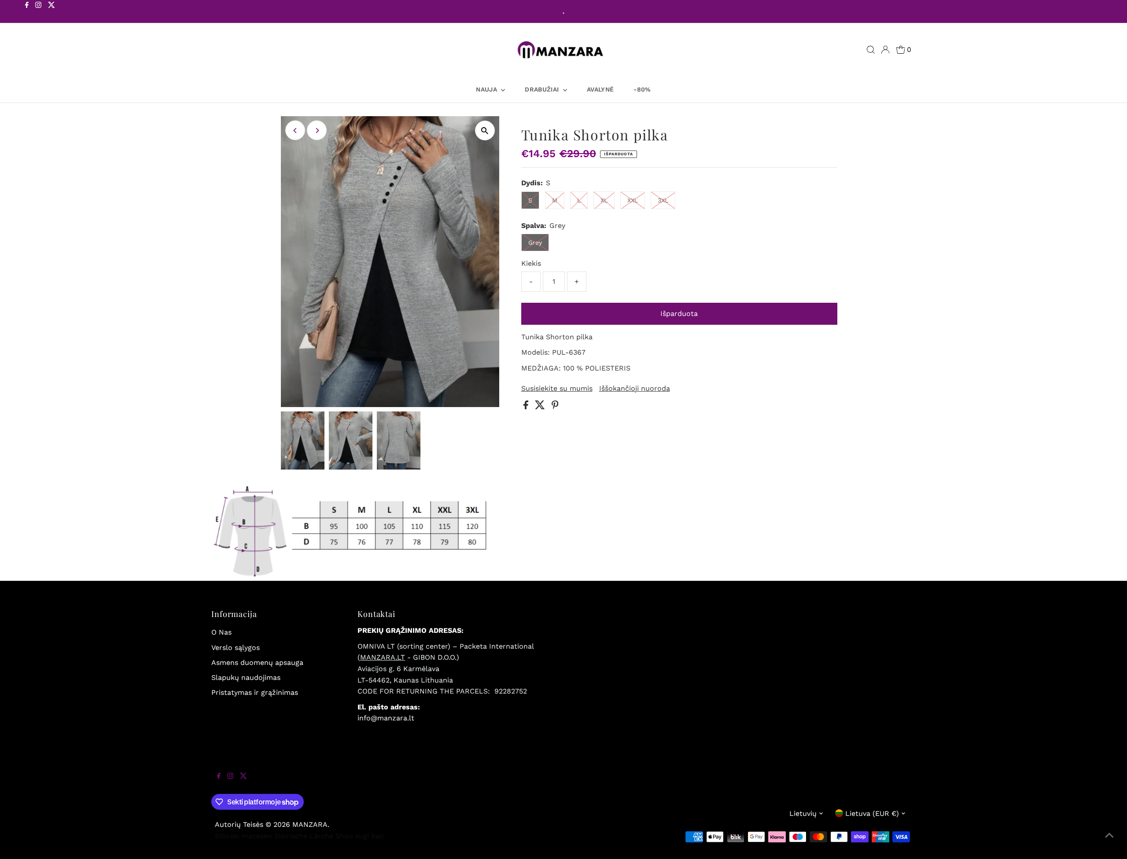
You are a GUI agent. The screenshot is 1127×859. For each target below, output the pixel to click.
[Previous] (295, 130)
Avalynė (600, 89)
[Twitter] (51, 12)
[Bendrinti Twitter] (541, 407)
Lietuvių (803, 813)
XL (604, 200)
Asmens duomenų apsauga (257, 662)
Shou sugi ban (359, 836)
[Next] (317, 130)
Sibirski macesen (243, 836)
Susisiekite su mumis (557, 388)
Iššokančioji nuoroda (634, 388)
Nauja (487, 89)
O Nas (221, 632)
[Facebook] (27, 12)
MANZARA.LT (382, 657)
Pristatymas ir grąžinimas (254, 692)
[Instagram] (38, 12)
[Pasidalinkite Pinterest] (555, 407)
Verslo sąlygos (235, 647)
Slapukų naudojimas (245, 677)
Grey (535, 242)
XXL (632, 200)
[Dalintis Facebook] (526, 407)
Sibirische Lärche (303, 836)
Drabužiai (543, 89)
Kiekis (531, 263)
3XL (663, 200)
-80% (642, 89)
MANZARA (310, 824)
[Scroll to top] (1109, 841)
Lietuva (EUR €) (872, 813)
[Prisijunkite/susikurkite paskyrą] (885, 50)
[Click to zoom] (485, 130)
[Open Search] (871, 50)
